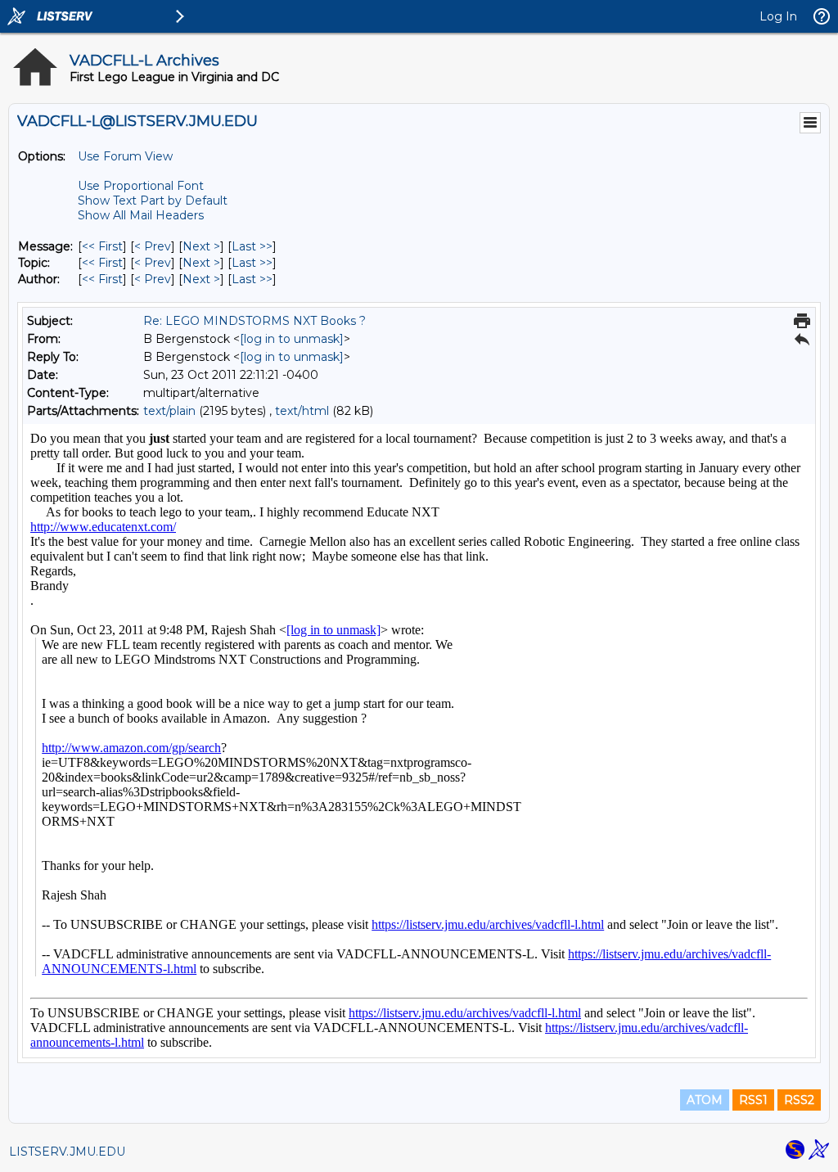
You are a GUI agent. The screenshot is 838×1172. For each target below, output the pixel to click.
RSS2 (799, 1100)
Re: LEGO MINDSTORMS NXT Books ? (254, 320)
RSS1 (753, 1100)
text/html (302, 410)
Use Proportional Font (141, 185)
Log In (778, 16)
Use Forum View (125, 156)
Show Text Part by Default (153, 200)
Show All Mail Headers (141, 215)
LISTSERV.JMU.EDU (67, 1151)
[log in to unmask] (292, 338)
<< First (102, 246)
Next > (201, 246)
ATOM (705, 1100)
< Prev (152, 246)
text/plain (169, 410)
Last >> (252, 246)
